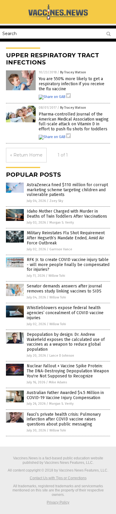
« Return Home (26, 155)
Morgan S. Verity (61, 222)
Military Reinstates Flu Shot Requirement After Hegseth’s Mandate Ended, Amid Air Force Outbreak (66, 238)
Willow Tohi (56, 276)
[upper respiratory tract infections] (58, 19)
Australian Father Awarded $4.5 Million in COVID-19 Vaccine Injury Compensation (65, 395)
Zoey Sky (56, 201)
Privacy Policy (58, 502)
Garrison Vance (60, 249)
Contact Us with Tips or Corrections (58, 478)
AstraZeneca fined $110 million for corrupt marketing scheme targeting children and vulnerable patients (67, 189)
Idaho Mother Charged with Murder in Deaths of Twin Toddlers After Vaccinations (67, 214)
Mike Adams (58, 382)
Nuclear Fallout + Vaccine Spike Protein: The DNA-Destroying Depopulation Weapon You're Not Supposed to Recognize (68, 371)
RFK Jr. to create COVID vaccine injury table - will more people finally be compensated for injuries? (68, 264)
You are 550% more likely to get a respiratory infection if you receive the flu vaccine (71, 83)
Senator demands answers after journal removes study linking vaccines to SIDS (64, 289)
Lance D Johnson (61, 356)
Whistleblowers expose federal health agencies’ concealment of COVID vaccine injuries (65, 312)
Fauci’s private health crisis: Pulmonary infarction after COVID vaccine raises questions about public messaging (64, 419)
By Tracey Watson (73, 72)
